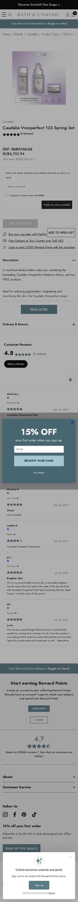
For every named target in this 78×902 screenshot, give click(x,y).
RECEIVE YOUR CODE (39, 461)
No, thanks (39, 472)
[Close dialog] (72, 422)
